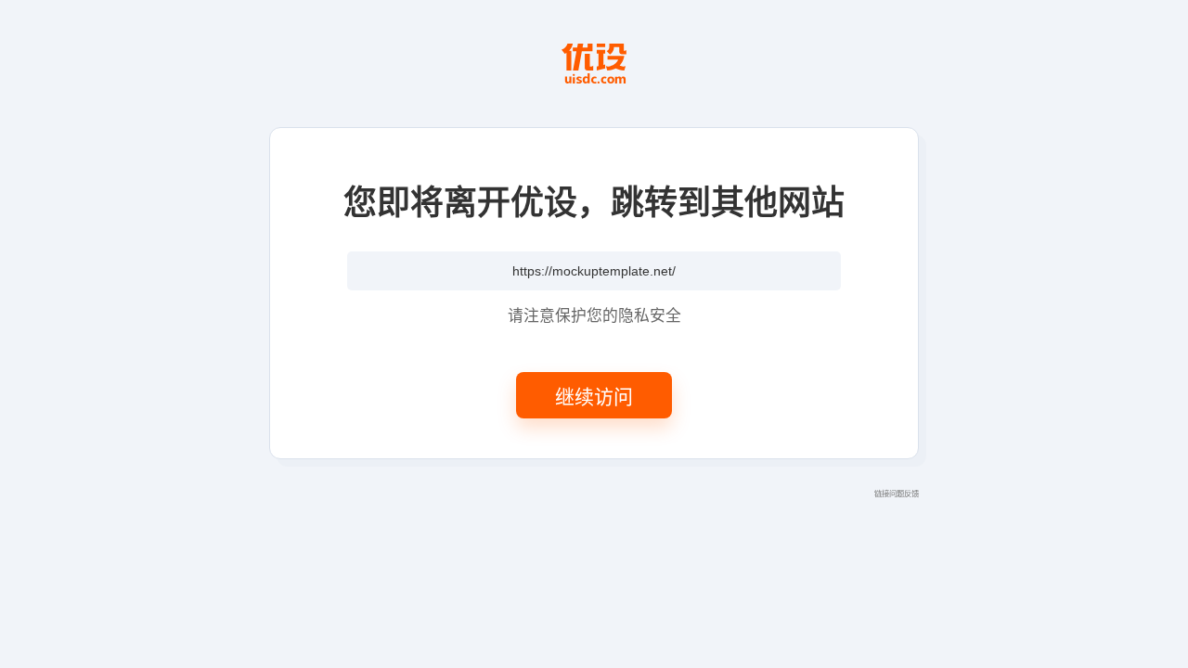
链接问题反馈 (896, 492)
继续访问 (594, 395)
